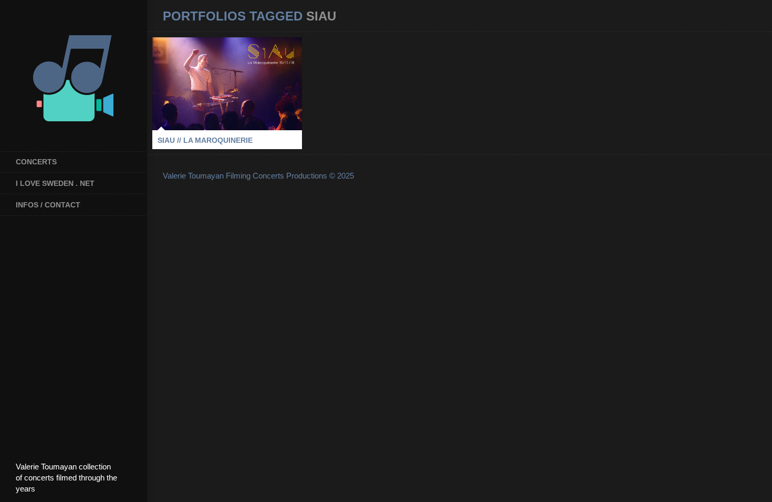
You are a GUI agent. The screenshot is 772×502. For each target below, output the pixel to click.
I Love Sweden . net (55, 183)
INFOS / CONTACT (48, 205)
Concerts (36, 162)
